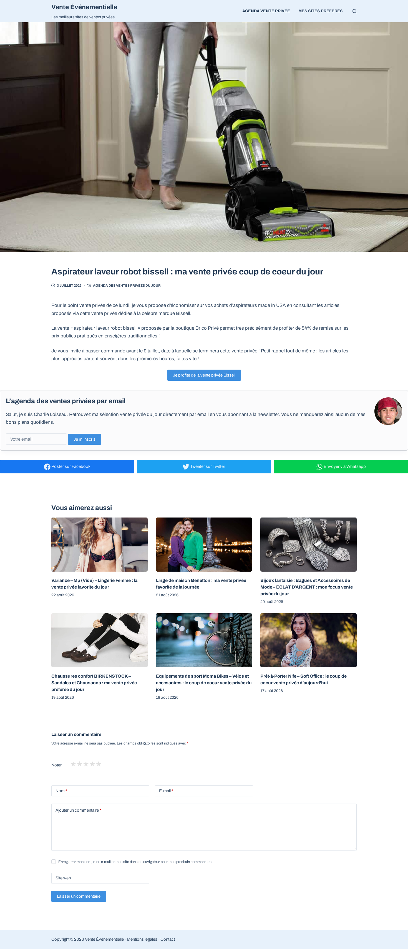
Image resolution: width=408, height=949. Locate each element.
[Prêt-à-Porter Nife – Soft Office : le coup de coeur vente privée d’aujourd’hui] (308, 640)
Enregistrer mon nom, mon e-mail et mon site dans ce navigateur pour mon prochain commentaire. (135, 862)
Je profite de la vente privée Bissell (204, 375)
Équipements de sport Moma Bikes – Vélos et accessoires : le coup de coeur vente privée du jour (204, 683)
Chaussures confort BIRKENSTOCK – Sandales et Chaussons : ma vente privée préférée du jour (94, 683)
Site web (63, 878)
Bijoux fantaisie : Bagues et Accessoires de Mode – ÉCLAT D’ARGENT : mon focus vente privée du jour (306, 587)
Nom (61, 791)
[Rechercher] (354, 11)
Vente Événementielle (84, 7)
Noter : (57, 765)
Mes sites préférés (320, 11)
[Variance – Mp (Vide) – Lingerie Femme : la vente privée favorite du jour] (99, 545)
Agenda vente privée (266, 11)
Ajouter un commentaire (78, 810)
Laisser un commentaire (78, 896)
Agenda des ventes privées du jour (127, 285)
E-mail (166, 791)
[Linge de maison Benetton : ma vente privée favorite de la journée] (204, 545)
